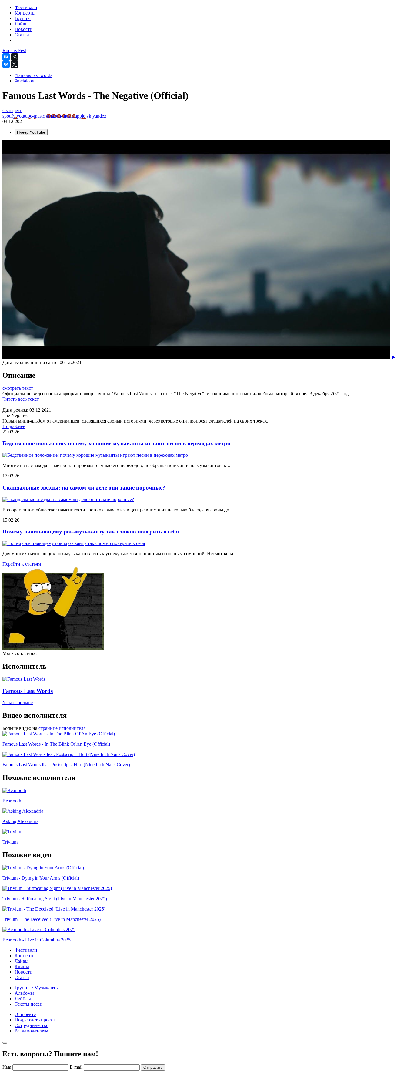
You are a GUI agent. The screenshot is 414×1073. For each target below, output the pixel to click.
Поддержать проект (35, 1019)
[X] (14, 57)
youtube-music (31, 116)
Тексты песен (28, 1004)
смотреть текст (17, 388)
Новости (23, 971)
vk (89, 116)
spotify (9, 116)
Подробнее (13, 426)
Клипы (22, 966)
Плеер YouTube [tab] (31, 132)
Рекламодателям (31, 1030)
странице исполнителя (61, 728)
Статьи (22, 977)
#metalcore (25, 80)
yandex (99, 116)
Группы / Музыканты (37, 987)
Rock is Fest (14, 50)
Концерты (25, 955)
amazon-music (60, 116)
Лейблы (23, 998)
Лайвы (21, 961)
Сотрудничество (31, 1025)
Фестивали (26, 950)
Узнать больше (17, 702)
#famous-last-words (33, 75)
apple (80, 116)
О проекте (25, 1014)
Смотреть (12, 110)
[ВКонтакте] (6, 57)
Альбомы (24, 993)
